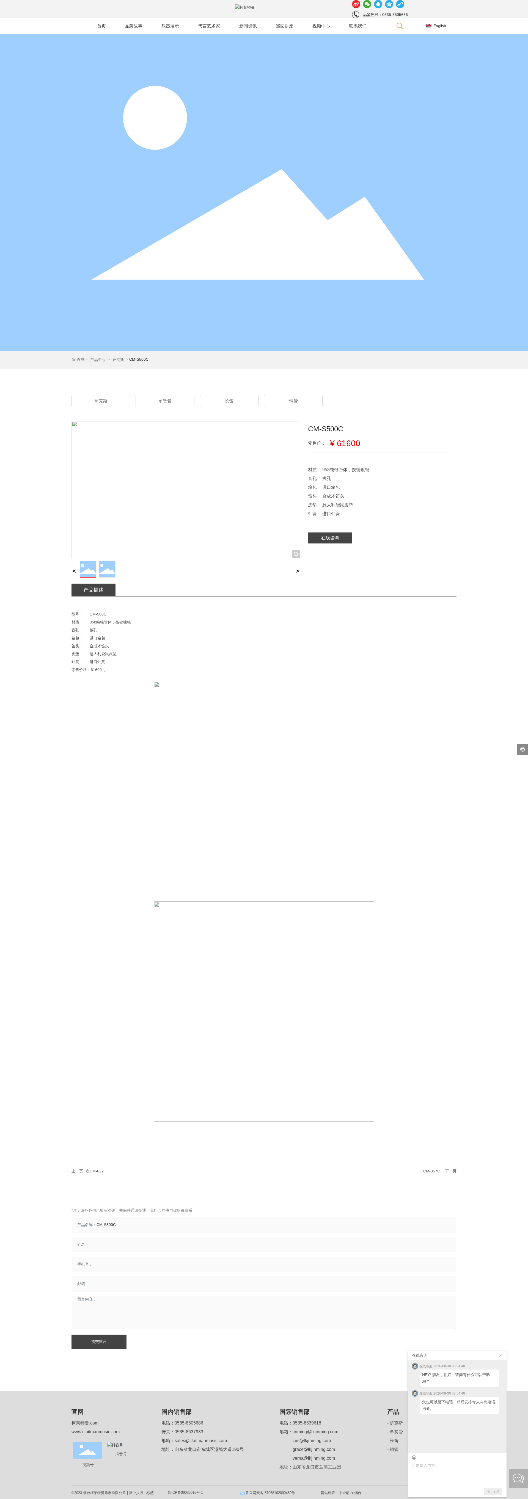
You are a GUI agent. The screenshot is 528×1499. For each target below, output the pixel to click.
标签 (150, 1492)
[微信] (367, 4)
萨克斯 (118, 359)
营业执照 (136, 1493)
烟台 (357, 1493)
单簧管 (165, 401)
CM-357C (431, 1171)
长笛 (229, 401)
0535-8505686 (189, 1423)
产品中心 (98, 359)
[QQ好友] (378, 4)
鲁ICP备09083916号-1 (185, 1492)
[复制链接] (400, 4)
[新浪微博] (356, 4)
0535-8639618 (307, 1423)
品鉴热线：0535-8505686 (385, 14)
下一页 (451, 1171)
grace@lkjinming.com (314, 1449)
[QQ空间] (389, 4)
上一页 (77, 1171)
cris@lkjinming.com (312, 1440)
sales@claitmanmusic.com (201, 1440)
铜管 (293, 401)
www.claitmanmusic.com (96, 1431)
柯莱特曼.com (85, 1423)
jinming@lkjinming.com (315, 1431)
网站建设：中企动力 (337, 1493)
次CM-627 (95, 1171)
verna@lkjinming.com (314, 1458)
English (439, 26)
